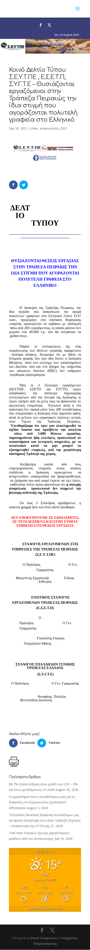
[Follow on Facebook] (40, 25)
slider (34, 128)
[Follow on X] (49, 25)
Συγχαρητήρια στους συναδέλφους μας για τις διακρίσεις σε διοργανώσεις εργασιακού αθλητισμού (42, 802)
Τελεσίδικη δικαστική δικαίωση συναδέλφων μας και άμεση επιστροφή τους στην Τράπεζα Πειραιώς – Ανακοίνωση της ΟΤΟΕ (45, 820)
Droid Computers (44, 938)
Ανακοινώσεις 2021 (54, 128)
